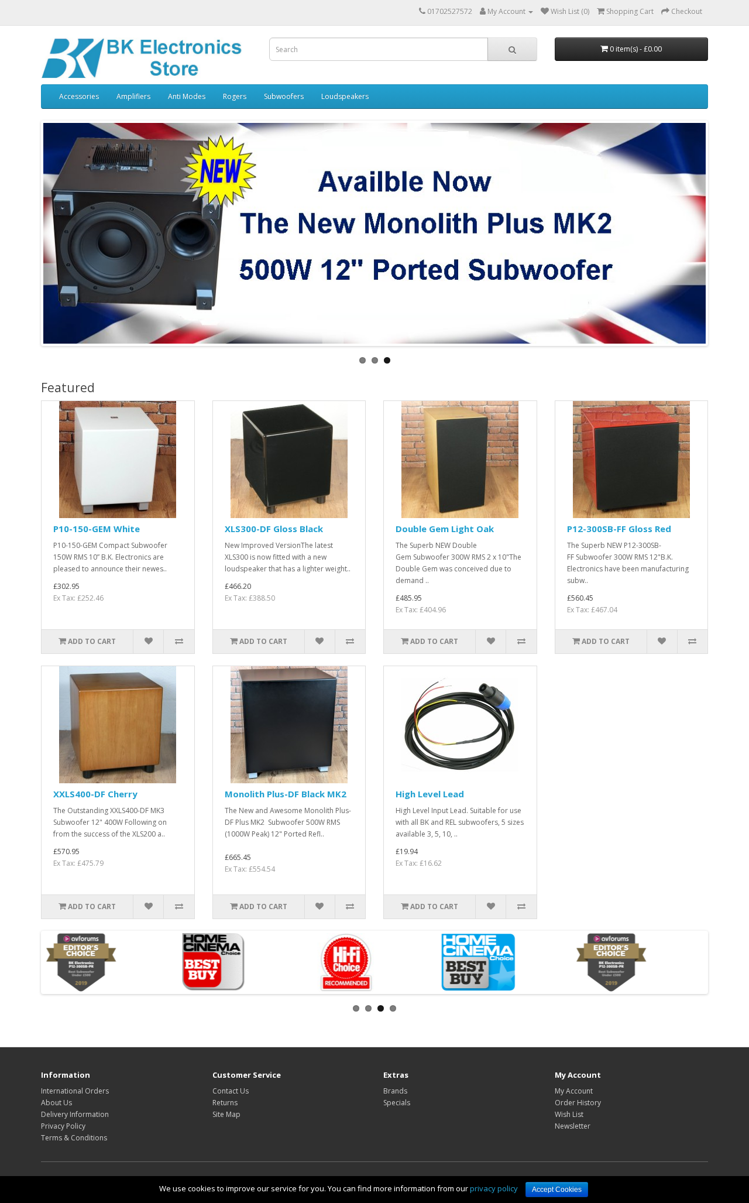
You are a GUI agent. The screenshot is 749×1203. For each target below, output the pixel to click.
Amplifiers (133, 96)
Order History (578, 1103)
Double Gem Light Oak (445, 528)
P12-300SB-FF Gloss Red (619, 528)
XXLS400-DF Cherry (95, 794)
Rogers (234, 96)
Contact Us (230, 1091)
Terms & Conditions (74, 1138)
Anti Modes (186, 96)
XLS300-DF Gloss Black (274, 528)
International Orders (75, 1091)
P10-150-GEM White (96, 528)
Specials (396, 1103)
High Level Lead (430, 794)
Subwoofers (284, 96)
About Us (56, 1103)
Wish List (569, 1114)
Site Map (226, 1114)
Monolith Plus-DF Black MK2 (285, 794)
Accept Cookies (557, 1189)
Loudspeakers (345, 96)
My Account (574, 1091)
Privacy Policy (63, 1126)
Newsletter (572, 1126)
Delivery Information (75, 1114)
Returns (225, 1103)
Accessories (79, 96)
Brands (395, 1091)
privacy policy (494, 1188)
